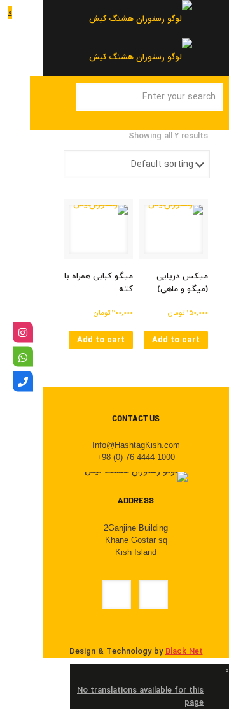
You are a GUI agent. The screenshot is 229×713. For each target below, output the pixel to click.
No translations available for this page (140, 696)
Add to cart (176, 340)
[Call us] (23, 381)
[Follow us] (23, 332)
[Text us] (23, 357)
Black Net (184, 651)
